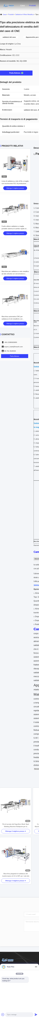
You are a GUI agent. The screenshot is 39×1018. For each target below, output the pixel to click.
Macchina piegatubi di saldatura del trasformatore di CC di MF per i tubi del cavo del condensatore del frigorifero (15, 875)
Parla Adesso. (15, 73)
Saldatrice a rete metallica (24, 14)
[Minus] (36, 966)
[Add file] (2, 1014)
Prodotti (32, 5)
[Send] (36, 1014)
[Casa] (8, 5)
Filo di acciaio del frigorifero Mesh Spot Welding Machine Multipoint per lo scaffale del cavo (15, 825)
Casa (22, 5)
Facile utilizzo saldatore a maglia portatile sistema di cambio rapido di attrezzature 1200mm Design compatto (15, 228)
